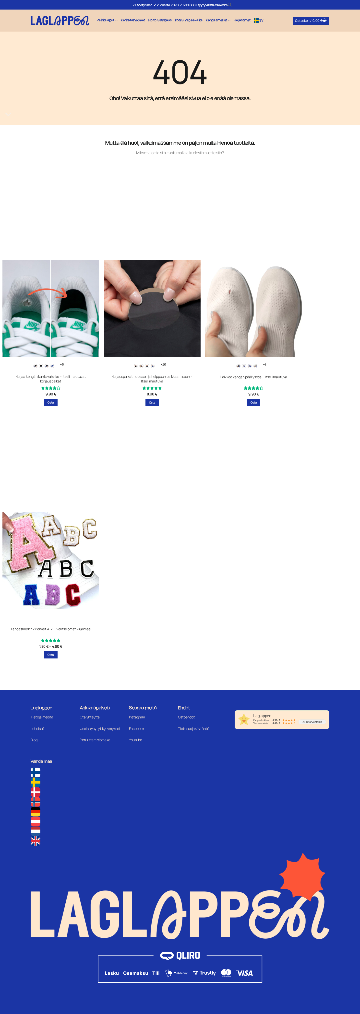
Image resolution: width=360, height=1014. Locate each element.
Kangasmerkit (216, 20)
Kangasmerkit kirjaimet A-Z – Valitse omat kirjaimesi (51, 629)
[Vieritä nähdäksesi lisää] (8, 114)
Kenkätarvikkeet (133, 20)
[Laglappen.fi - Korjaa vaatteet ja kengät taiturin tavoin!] (60, 20)
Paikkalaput (105, 20)
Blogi (34, 739)
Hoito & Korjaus (160, 20)
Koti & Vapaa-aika (189, 20)
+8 (265, 364)
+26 (163, 364)
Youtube (135, 739)
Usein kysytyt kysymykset (100, 728)
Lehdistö (37, 728)
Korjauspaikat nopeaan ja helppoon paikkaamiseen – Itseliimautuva (152, 378)
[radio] (35, 366)
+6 (62, 364)
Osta (51, 402)
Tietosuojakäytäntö (193, 728)
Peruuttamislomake (95, 739)
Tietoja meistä (42, 717)
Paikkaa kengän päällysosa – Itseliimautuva (253, 377)
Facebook (136, 728)
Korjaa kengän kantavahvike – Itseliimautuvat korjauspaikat (51, 378)
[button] (229, 5)
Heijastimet (242, 20)
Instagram (137, 717)
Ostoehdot (186, 717)
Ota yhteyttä (90, 717)
